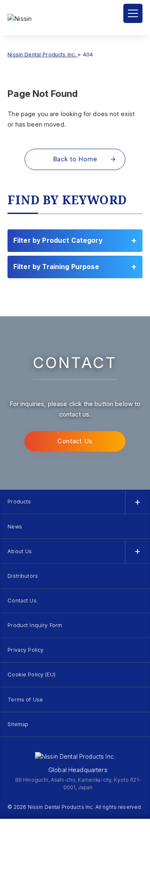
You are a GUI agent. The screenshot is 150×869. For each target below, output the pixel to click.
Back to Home (75, 159)
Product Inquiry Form (35, 625)
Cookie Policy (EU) (31, 674)
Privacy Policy (25, 650)
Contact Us (75, 441)
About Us (20, 551)
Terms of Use (25, 699)
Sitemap (18, 724)
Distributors (23, 576)
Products (19, 501)
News (15, 526)
